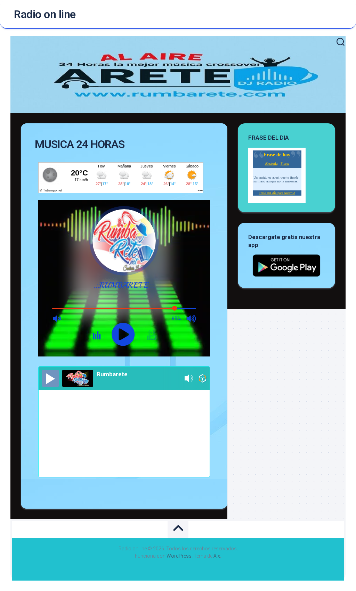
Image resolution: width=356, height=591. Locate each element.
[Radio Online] (202, 379)
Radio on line (45, 14)
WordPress (179, 556)
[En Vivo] (50, 378)
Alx (216, 556)
